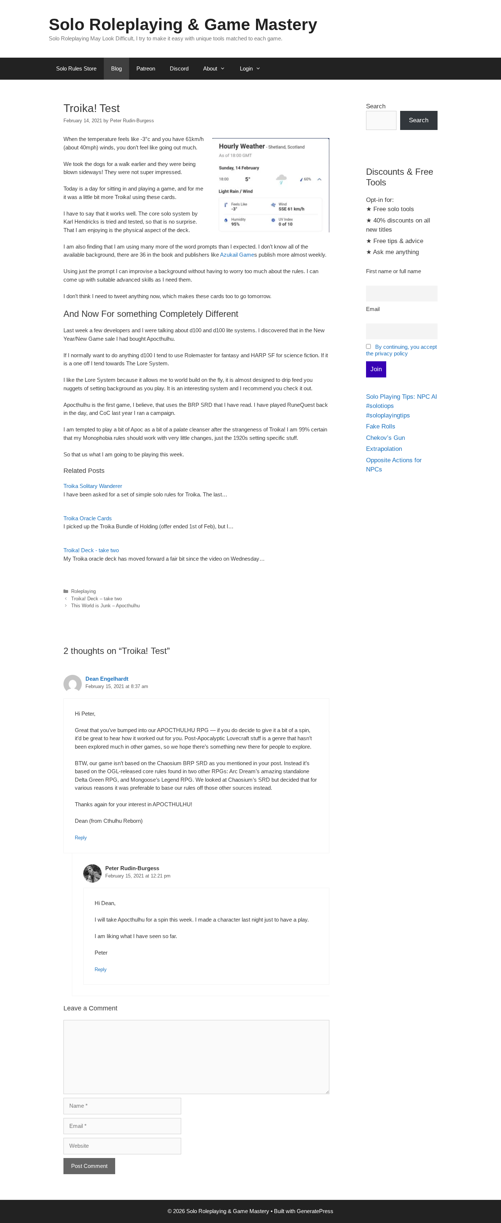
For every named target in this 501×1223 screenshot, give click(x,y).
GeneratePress (315, 1211)
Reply (81, 837)
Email (373, 309)
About (210, 68)
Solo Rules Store (76, 68)
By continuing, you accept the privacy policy (401, 350)
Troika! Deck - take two (91, 550)
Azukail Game (237, 255)
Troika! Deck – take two (96, 598)
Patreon (145, 68)
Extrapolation (384, 448)
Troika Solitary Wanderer (92, 486)
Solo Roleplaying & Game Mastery (183, 24)
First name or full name (393, 271)
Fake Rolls (380, 426)
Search (375, 106)
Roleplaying (83, 591)
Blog (116, 68)
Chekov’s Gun (385, 437)
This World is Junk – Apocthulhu (105, 605)
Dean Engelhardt (106, 679)
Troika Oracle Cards (87, 518)
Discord (179, 68)
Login (246, 68)
